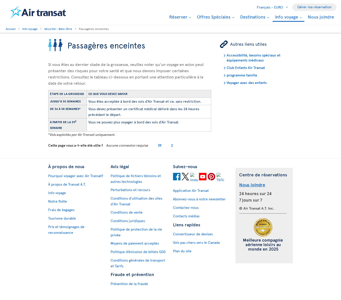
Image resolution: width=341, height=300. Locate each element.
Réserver (177, 16)
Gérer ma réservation (314, 6)
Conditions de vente (127, 212)
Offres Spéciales (213, 16)
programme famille (242, 75)
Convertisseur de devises (193, 234)
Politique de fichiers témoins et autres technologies (136, 178)
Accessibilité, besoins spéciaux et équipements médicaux (253, 57)
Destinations (252, 16)
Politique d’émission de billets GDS (138, 251)
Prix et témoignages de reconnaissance (66, 229)
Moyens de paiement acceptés (135, 243)
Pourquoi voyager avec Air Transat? (75, 175)
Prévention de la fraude (129, 283)
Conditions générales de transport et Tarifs (138, 263)
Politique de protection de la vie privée (136, 232)
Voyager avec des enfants (247, 82)
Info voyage (286, 17)
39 (160, 145)
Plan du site (182, 251)
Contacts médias (186, 216)
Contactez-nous (185, 207)
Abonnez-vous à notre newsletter (199, 199)
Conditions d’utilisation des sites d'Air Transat (136, 201)
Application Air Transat (191, 190)
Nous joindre (321, 16)
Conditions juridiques (128, 220)
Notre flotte (57, 201)
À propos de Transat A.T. (67, 184)
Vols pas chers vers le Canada (196, 242)
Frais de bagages (61, 209)
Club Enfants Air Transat (246, 67)
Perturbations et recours (130, 189)
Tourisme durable (62, 218)
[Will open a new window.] (176, 177)
